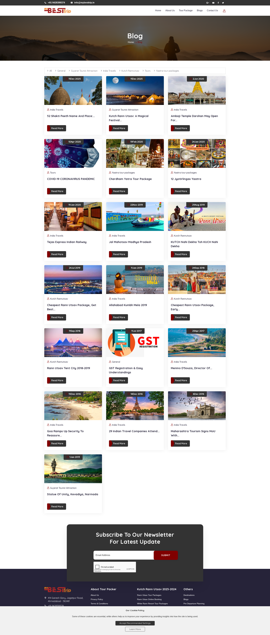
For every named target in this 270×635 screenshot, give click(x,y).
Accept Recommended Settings (135, 623)
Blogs (200, 10)
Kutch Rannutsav (130, 70)
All (51, 70)
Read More (57, 128)
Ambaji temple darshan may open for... (194, 118)
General (61, 70)
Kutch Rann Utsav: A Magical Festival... (128, 118)
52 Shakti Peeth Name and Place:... (71, 116)
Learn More (135, 629)
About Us (170, 10)
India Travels (109, 70)
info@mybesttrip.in (84, 2)
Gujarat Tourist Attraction (84, 70)
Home (158, 10)
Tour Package (186, 10)
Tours (147, 70)
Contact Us (212, 10)
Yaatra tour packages (167, 70)
